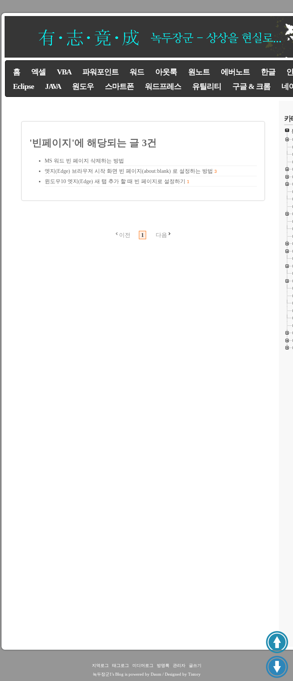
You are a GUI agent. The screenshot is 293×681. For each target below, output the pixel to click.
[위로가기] (277, 642)
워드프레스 (163, 86)
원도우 (83, 86)
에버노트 (235, 72)
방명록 (163, 665)
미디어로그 (142, 665)
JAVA (53, 86)
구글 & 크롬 (251, 86)
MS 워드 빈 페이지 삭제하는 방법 (84, 161)
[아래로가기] (277, 667)
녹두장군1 (102, 674)
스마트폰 (119, 86)
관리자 (179, 665)
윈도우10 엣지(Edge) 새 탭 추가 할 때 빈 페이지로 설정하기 (115, 181)
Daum (156, 674)
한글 (268, 72)
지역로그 (100, 665)
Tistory (194, 674)
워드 (137, 72)
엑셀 (38, 72)
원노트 (199, 72)
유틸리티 (206, 86)
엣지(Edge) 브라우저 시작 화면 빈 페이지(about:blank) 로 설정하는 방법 (129, 171)
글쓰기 (195, 665)
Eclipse (23, 86)
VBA (64, 72)
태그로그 (120, 665)
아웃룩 (166, 72)
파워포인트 (100, 72)
